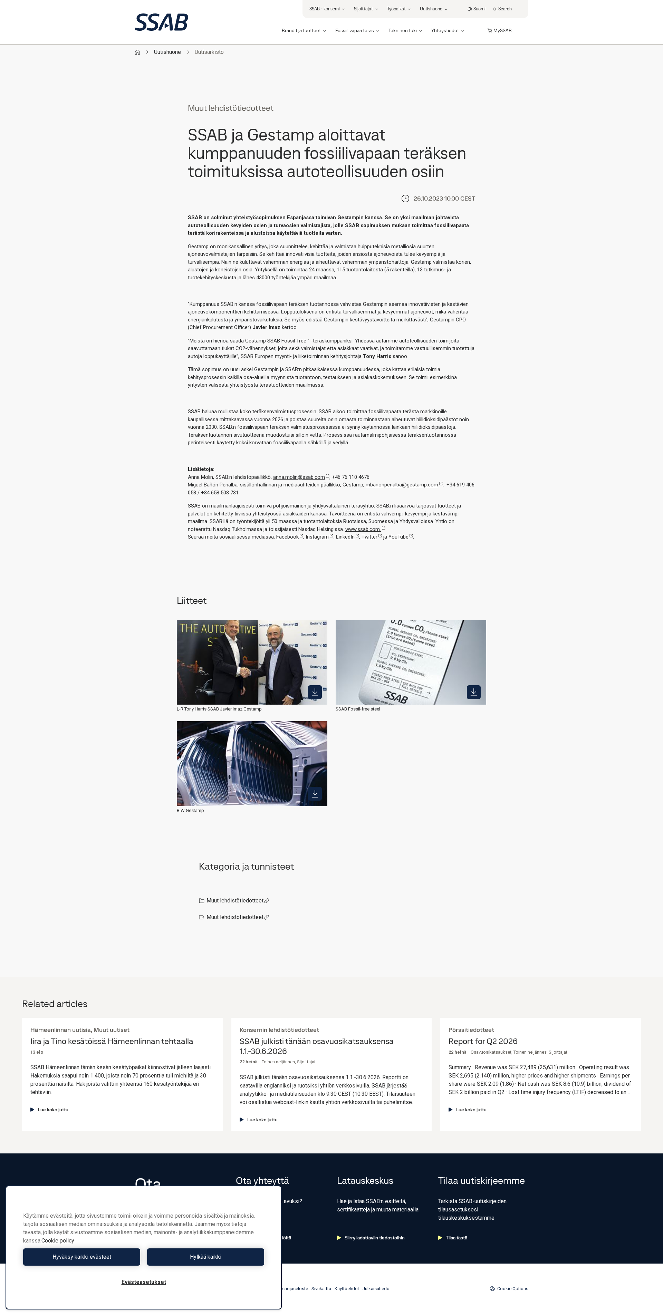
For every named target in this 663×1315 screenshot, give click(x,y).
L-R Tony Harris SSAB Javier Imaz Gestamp (219, 709)
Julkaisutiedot (377, 1288)
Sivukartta (321, 1288)
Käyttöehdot (347, 1288)
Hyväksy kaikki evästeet (81, 1257)
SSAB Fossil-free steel (358, 709)
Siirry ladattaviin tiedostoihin (375, 1238)
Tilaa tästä (456, 1238)
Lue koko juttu (53, 1109)
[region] (144, 1247)
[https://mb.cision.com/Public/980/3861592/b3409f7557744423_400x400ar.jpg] (315, 794)
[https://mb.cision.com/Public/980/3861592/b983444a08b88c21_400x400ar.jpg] (315, 692)
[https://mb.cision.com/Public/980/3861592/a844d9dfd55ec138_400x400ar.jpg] (474, 692)
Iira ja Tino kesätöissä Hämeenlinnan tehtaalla (111, 1041)
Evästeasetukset (144, 1282)
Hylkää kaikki (205, 1257)
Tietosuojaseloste (290, 1288)
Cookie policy (57, 1240)
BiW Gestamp (190, 810)
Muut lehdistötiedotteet (234, 900)
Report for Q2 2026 (483, 1041)
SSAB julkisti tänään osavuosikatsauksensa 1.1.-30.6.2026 (317, 1046)
